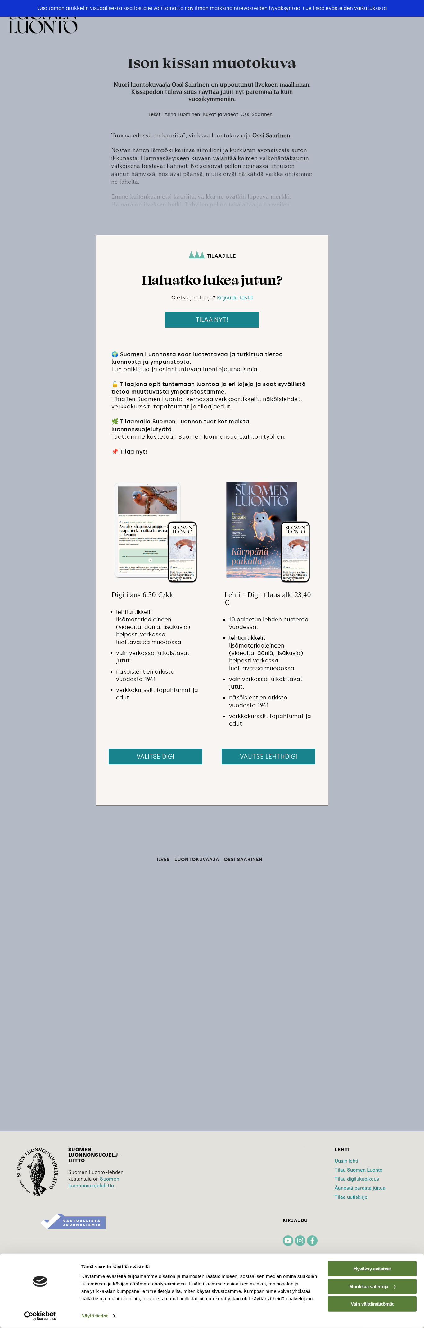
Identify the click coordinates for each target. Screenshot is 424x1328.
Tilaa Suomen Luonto (358, 1169)
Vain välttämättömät (372, 1304)
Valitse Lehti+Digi (268, 756)
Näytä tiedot (94, 1315)
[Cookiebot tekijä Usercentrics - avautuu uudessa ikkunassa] (40, 1316)
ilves (163, 859)
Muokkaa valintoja (368, 1286)
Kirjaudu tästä (235, 298)
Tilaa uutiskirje (351, 1196)
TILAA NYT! (212, 319)
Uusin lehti (346, 1160)
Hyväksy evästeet (372, 1268)
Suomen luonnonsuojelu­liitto (93, 1182)
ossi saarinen (243, 859)
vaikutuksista (370, 8)
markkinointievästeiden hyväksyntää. (255, 8)
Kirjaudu (295, 1220)
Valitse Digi (155, 756)
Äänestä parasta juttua (360, 1187)
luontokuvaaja (196, 859)
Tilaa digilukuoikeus (357, 1178)
